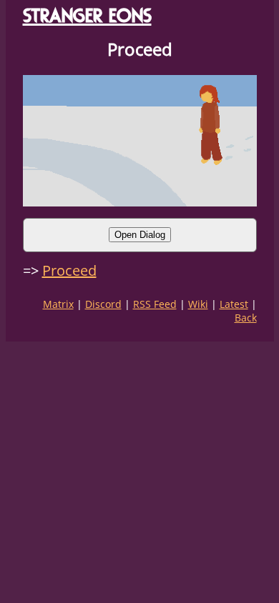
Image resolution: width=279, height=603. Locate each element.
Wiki (198, 304)
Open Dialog (139, 234)
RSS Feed (155, 304)
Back (246, 317)
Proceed (69, 270)
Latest (234, 304)
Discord (103, 304)
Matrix (58, 304)
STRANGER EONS (87, 15)
